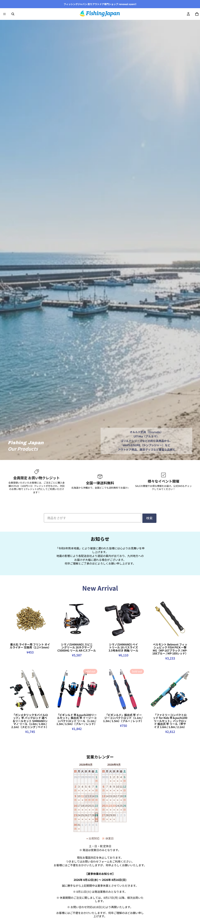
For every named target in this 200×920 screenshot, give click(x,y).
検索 (149, 518)
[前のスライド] (12, 619)
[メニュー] (4, 14)
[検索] (13, 14)
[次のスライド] (48, 619)
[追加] (92, 635)
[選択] (46, 635)
